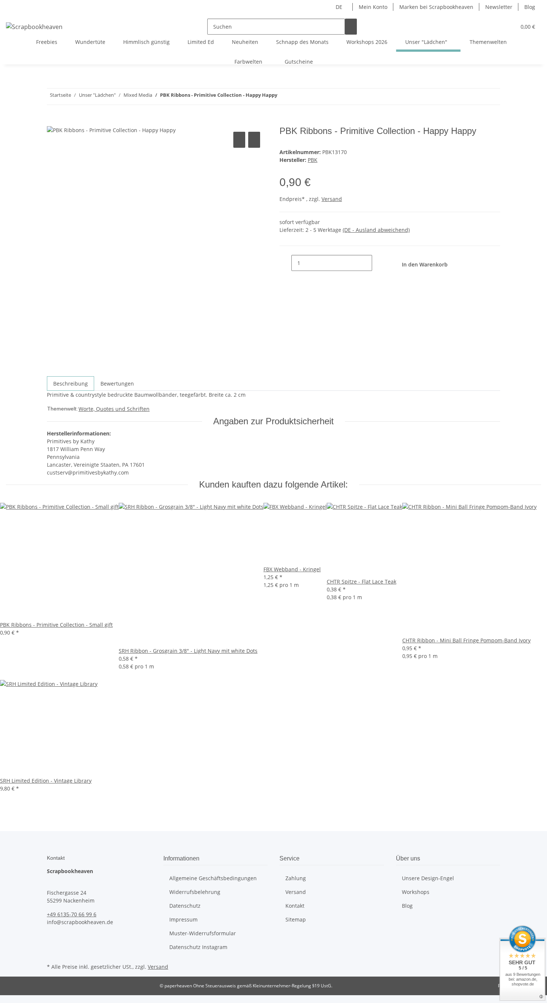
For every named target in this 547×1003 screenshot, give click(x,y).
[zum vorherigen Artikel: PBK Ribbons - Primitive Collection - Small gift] (297, 97)
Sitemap (295, 919)
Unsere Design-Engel (428, 878)
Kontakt (294, 905)
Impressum (183, 919)
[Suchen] (351, 27)
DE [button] (340, 6)
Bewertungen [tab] (117, 383)
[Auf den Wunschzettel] (254, 140)
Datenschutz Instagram (198, 947)
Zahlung (295, 878)
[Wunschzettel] (507, 26)
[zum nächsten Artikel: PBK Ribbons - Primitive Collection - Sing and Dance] (283, 97)
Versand (332, 198)
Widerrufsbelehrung (194, 891)
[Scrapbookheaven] (34, 26)
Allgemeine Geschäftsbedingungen (213, 878)
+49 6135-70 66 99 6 (71, 914)
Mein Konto (373, 6)
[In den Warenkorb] (53, 122)
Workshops (415, 891)
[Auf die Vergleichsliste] (239, 140)
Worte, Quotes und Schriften (114, 408)
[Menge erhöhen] (378, 263)
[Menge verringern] (285, 263)
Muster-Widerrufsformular (202, 933)
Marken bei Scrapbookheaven (436, 6)
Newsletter (498, 6)
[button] (495, 26)
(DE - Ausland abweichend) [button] (376, 229)
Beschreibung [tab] (70, 383)
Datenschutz (185, 905)
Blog (529, 6)
